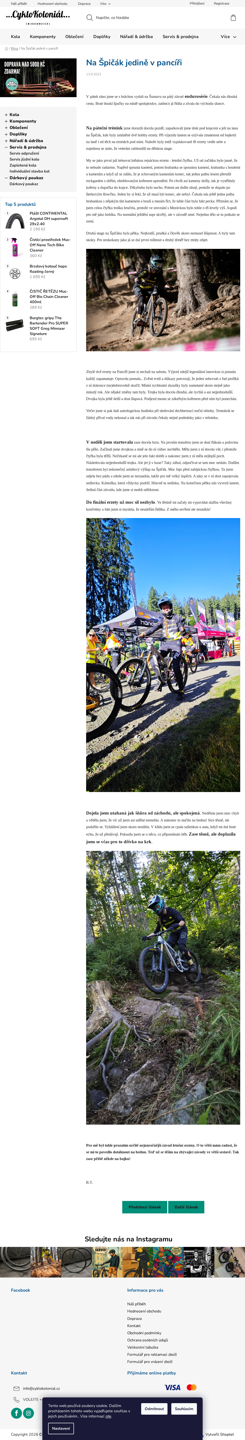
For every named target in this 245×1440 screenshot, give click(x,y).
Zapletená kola (23, 165)
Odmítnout (154, 1409)
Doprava (84, 3)
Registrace (221, 3)
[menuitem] (15, 36)
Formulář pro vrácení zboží (150, 1361)
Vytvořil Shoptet (220, 1434)
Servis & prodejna (28, 147)
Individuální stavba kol (30, 171)
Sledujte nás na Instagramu (129, 1239)
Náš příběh (19, 3)
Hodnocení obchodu (52, 3)
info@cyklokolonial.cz (41, 1388)
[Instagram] (28, 1413)
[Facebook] (16, 1413)
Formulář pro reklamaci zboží (152, 1354)
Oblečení (19, 127)
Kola (14, 114)
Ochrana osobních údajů (147, 1340)
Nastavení (61, 1428)
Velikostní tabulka (142, 1347)
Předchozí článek (145, 1207)
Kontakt (134, 1325)
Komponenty (23, 121)
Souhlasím (184, 1409)
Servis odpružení (24, 153)
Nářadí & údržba (26, 141)
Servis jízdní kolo (24, 159)
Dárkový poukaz (26, 178)
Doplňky (18, 134)
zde (108, 1416)
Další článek (186, 1207)
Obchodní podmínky (144, 1333)
